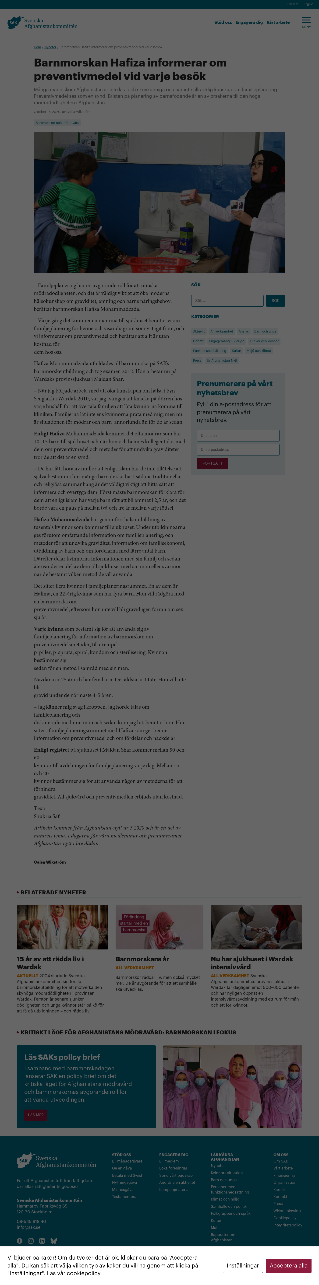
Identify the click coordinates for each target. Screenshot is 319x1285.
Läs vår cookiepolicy (74, 1273)
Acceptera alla (289, 1265)
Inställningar (243, 1265)
